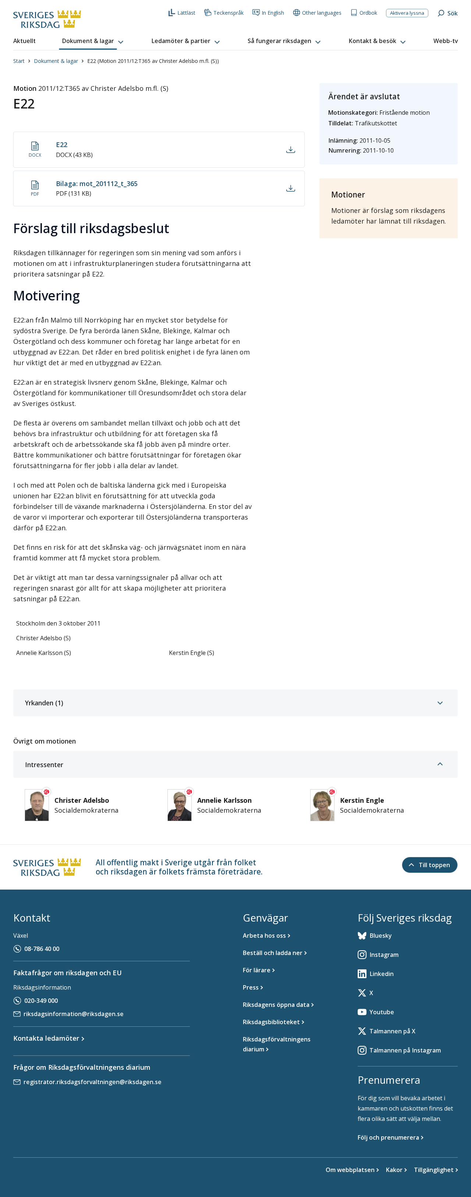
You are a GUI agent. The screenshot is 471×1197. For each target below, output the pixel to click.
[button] (93, 41)
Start (19, 60)
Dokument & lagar (56, 60)
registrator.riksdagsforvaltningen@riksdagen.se (93, 1082)
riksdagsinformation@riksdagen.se (74, 1014)
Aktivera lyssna (407, 13)
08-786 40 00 (41, 949)
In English (273, 12)
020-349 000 (41, 1001)
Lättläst (186, 12)
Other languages (321, 12)
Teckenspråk (228, 12)
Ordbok (368, 12)
